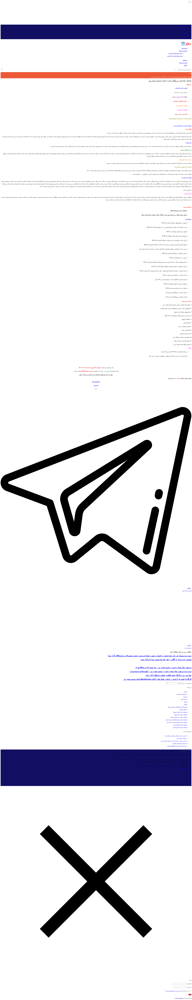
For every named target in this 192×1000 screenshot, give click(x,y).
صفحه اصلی (184, 48)
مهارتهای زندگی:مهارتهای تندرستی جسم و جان (177, 722)
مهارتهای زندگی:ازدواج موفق (180, 714)
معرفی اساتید (184, 699)
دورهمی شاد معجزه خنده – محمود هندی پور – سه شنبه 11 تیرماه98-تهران (163, 668)
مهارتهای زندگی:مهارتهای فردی (180, 724)
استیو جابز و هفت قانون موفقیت (180, 743)
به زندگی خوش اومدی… (181, 738)
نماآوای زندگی (177, 378)
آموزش (185, 691)
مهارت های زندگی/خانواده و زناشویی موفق (177, 707)
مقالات (185, 65)
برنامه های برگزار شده (182, 694)
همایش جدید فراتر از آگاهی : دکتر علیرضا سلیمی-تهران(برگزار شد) (166, 660)
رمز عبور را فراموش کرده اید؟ (172, 991)
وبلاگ (185, 32)
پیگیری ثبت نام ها (183, 62)
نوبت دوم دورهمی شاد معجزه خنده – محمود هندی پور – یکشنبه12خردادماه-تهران (160, 671)
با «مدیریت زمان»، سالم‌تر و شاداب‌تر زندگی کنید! (176, 735)
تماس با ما (184, 35)
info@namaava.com (182, 28)
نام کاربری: (188, 983)
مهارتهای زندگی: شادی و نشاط (180, 712)
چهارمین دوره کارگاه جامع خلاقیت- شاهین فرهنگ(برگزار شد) (168, 675)
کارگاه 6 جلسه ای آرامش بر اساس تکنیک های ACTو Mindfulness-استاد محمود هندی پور (157, 679)
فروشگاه (185, 60)
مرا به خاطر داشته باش (184, 991)
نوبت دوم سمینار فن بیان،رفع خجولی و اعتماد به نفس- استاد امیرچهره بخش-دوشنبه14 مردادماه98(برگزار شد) (149, 656)
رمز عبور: (189, 987)
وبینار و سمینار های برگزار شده (175, 53)
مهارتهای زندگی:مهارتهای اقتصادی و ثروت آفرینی (176, 719)
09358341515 (183, 25)
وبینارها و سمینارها (183, 50)
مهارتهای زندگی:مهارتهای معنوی (180, 727)
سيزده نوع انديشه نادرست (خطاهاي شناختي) (177, 746)
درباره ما (185, 37)
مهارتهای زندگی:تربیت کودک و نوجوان (178, 717)
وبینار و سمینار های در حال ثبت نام (174, 56)
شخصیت (185, 696)
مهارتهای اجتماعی (183, 709)
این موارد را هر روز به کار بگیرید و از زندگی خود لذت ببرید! (174, 740)
